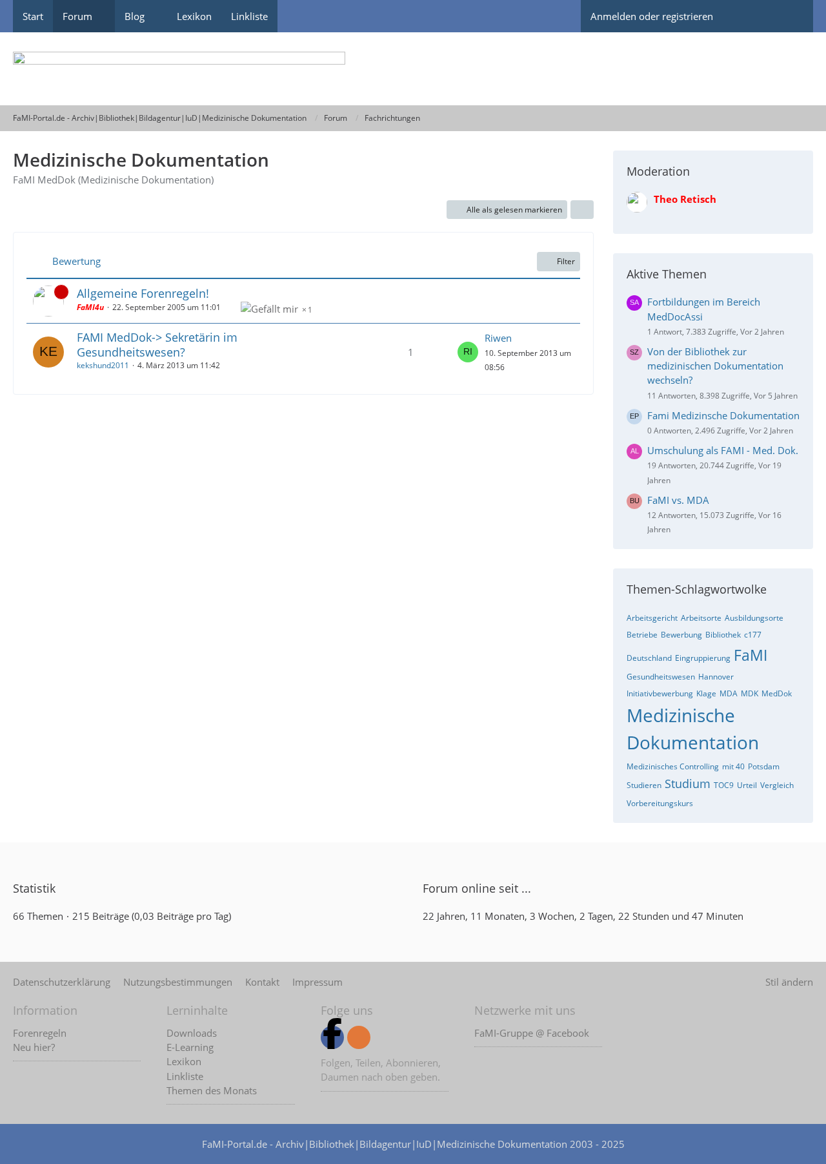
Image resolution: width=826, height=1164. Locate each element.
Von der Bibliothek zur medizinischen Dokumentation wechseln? (715, 365)
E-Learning (190, 1047)
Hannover (716, 676)
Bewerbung (681, 634)
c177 (752, 634)
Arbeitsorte (701, 617)
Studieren (644, 785)
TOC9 (724, 785)
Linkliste (184, 1076)
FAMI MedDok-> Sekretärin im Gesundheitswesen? (157, 344)
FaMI (750, 655)
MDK (749, 693)
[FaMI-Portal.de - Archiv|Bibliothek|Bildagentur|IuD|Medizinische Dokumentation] (413, 68)
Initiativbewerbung (660, 693)
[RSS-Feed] (358, 1037)
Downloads (191, 1032)
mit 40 (733, 766)
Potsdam (764, 766)
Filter (566, 261)
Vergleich (777, 785)
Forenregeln (39, 1032)
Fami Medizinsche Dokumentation (723, 415)
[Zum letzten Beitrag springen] (468, 352)
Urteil (747, 785)
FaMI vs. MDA (678, 500)
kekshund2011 (103, 365)
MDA (729, 693)
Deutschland (649, 657)
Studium (687, 783)
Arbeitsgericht (652, 617)
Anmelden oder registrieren (651, 16)
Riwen (498, 337)
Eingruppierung (702, 657)
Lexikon (183, 1061)
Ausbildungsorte (754, 617)
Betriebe (642, 634)
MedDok (776, 693)
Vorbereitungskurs (660, 803)
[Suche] (790, 16)
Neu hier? (34, 1047)
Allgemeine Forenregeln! (143, 293)
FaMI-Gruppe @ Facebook (531, 1032)
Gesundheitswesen (661, 676)
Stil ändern (789, 981)
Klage (706, 693)
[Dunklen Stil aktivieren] (745, 16)
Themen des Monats (211, 1090)
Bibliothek (723, 634)
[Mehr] (582, 210)
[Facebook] (332, 1037)
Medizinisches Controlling (673, 766)
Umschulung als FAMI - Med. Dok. (722, 450)
